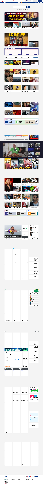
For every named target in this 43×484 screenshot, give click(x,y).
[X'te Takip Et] (26, 476)
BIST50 (9, 352)
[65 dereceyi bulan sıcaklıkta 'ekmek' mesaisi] (26, 180)
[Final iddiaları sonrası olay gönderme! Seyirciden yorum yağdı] (16, 420)
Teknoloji (19, 479)
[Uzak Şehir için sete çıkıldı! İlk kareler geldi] (9, 75)
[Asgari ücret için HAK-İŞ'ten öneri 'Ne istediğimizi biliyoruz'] (31, 348)
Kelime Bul (33, 480)
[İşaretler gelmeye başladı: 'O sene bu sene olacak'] (31, 343)
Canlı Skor (37, 289)
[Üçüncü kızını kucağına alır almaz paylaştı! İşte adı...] (24, 408)
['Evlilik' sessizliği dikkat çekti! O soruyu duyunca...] (16, 412)
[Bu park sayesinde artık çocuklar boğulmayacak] (26, 196)
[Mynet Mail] (41, 2)
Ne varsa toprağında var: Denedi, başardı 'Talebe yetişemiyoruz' (34, 449)
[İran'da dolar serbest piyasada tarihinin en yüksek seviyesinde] (24, 335)
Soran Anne (33, 481)
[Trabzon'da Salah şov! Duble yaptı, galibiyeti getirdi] (16, 39)
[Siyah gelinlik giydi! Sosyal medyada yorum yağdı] (24, 428)
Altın (20, 352)
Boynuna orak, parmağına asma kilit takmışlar (36, 268)
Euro (17, 352)
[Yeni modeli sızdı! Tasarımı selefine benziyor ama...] (26, 112)
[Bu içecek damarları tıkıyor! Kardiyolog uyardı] (17, 112)
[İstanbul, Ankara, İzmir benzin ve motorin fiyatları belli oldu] (24, 251)
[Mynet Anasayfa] (3, 1)
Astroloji (19, 481)
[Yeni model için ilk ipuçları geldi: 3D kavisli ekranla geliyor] (17, 180)
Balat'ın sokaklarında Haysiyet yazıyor (33, 456)
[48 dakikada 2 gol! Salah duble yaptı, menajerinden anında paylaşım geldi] (16, 308)
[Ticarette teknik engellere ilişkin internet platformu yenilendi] (26, 204)
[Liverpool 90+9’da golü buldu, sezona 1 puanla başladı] (16, 292)
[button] (27, 39)
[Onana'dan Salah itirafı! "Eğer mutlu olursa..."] (24, 292)
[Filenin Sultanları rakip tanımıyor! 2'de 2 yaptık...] (16, 300)
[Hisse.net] (17, 62)
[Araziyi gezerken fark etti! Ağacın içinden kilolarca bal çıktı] (8, 274)
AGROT (13, 371)
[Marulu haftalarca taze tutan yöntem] (34, 188)
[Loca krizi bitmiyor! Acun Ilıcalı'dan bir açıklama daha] (24, 300)
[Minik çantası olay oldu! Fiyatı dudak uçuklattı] (16, 397)
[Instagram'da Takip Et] (33, 389)
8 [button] (16, 238)
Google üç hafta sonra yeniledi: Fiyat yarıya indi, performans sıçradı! (34, 465)
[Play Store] (7, 479)
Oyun (32, 479)
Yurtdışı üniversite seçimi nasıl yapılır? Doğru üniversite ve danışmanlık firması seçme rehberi (8, 457)
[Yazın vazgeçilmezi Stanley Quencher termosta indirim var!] (16, 258)
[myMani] (13, 1)
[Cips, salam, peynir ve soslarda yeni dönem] (26, 71)
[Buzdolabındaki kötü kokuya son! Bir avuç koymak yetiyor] (24, 258)
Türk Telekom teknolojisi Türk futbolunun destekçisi (8, 464)
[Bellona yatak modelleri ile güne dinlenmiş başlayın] (8, 444)
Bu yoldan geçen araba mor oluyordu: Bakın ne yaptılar (36, 272)
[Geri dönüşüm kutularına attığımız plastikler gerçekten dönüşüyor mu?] (16, 251)
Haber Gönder (36, 476)
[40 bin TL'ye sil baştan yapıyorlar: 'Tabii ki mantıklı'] (31, 361)
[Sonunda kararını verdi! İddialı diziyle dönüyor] (16, 404)
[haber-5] (35, 163)
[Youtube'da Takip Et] (35, 389)
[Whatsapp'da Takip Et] (37, 389)
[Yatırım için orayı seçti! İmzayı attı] (8, 255)
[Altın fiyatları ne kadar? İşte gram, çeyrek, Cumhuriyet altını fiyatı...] (17, 71)
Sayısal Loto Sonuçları (34, 415)
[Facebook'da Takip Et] (30, 389)
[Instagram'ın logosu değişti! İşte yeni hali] (26, 460)
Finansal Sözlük (26, 481)
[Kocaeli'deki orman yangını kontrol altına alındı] (17, 79)
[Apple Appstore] (7, 481)
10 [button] (19, 238)
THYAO (22, 371)
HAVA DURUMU (19, 2)
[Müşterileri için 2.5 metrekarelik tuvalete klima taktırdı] (34, 108)
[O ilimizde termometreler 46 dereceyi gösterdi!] (16, 274)
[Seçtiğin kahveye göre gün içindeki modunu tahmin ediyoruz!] (34, 180)
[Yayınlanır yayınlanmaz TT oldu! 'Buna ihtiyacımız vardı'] (16, 389)
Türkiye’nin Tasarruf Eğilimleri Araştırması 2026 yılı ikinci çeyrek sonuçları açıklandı (17, 449)
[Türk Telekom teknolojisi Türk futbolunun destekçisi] (8, 460)
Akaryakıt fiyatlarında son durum (17, 464)
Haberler (12, 480)
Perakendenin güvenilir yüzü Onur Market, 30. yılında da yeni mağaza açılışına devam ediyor (25, 449)
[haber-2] (14, 163)
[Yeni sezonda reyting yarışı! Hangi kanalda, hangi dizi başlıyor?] (8, 424)
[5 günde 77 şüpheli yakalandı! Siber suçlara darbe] (9, 112)
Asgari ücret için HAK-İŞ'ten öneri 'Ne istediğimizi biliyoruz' (36, 347)
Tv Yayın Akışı (31, 399)
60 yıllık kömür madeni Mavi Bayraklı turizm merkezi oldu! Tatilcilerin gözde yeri (36, 277)
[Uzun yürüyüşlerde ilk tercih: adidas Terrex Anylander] (17, 204)
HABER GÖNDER (37, 2)
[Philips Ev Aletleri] (25, 1)
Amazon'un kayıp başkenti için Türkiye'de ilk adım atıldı (36, 263)
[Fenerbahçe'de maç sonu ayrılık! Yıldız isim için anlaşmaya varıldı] (8, 316)
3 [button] (9, 238)
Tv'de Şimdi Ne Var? (32, 400)
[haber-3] (21, 163)
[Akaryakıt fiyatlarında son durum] (9, 204)
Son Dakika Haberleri (13, 479)
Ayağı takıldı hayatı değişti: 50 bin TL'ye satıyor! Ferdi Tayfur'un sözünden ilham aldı (36, 357)
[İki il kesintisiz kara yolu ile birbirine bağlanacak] (25, 362)
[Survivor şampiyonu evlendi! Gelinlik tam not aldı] (24, 397)
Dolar (14, 352)
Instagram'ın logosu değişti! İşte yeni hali (25, 464)
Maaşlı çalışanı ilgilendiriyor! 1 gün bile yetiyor (36, 352)
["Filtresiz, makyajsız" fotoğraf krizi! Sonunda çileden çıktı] (9, 184)
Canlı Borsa (37, 331)
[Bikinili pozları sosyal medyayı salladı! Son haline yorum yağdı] (8, 404)
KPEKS (5, 371)
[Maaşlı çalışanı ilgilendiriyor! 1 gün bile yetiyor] (31, 352)
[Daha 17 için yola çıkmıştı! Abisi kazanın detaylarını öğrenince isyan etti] (24, 420)
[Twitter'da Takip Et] (31, 389)
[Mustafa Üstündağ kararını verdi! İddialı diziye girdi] (34, 200)
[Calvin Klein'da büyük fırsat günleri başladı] (17, 188)
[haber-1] (8, 163)
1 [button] (6, 238)
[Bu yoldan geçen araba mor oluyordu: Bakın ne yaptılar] (31, 272)
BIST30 (12, 352)
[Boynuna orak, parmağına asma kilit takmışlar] (31, 268)
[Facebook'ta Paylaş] (33, 427)
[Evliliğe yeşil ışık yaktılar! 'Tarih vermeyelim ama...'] (24, 389)
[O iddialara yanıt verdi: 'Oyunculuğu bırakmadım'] (26, 104)
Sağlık (18, 480)
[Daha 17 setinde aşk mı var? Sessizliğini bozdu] (9, 196)
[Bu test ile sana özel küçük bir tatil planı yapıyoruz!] (17, 104)
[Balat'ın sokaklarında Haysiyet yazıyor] (34, 452)
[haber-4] (28, 163)
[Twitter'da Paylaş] (34, 427)
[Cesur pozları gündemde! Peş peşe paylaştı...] (16, 428)
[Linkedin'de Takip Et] (34, 389)
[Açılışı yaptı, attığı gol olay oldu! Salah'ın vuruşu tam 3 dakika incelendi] (24, 312)
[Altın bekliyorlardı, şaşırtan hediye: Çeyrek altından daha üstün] (16, 266)
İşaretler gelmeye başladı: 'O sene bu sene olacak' (36, 343)
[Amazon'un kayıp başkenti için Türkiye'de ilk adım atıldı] (31, 264)
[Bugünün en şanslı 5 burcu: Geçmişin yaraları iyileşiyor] (9, 104)
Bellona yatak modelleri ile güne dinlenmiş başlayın (8, 448)
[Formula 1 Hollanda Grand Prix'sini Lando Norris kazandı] (16, 316)
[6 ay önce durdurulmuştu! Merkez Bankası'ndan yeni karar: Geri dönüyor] (16, 335)
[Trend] (26, 1)
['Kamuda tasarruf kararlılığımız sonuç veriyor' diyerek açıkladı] (24, 342)
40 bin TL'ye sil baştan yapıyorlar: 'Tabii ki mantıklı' (36, 360)
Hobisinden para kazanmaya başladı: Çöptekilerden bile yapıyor (25, 457)
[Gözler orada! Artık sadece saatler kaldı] (8, 339)
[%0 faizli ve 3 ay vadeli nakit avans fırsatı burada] (34, 79)
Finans (11, 481)
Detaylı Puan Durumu (36, 305)
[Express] (30, 1)
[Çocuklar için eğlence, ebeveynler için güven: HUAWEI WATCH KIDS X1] (34, 71)
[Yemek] (28, 1)
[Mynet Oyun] (9, 62)
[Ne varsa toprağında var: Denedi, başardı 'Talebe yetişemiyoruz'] (34, 444)
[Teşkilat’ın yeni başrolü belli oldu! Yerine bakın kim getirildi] (24, 270)
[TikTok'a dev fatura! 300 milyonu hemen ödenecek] (26, 188)
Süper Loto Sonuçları (34, 417)
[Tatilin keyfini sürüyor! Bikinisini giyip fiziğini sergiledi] (8, 412)
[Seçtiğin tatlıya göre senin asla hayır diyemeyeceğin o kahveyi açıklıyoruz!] (17, 196)
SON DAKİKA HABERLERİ (3, 2)
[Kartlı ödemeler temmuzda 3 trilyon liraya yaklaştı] (17, 452)
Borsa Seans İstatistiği (27, 479)
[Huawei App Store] (7, 483)
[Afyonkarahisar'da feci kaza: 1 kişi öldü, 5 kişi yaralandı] (31, 259)
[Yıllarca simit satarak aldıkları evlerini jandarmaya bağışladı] (26, 79)
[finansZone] (33, 137)
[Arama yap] (32, 1)
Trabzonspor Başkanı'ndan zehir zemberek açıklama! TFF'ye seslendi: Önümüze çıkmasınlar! (10, 2)
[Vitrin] (27, 1)
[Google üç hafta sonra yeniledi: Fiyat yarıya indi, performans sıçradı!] (34, 460)
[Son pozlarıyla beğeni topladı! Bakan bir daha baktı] (8, 393)
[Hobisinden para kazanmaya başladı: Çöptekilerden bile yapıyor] (26, 452)
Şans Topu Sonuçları (34, 419)
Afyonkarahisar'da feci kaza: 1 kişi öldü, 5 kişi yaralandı (36, 259)
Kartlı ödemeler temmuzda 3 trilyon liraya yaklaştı (17, 456)
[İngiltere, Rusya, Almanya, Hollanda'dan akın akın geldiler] (8, 266)
